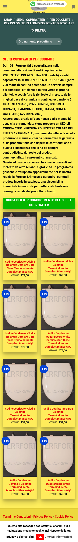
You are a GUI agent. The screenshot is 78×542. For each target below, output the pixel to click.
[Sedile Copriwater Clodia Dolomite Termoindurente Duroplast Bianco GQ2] (20, 382)
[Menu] (5, 6)
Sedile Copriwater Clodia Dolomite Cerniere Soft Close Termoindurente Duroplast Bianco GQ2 (20, 338)
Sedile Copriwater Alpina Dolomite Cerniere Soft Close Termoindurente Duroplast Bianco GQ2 (20, 266)
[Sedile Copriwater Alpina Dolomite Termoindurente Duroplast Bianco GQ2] (58, 235)
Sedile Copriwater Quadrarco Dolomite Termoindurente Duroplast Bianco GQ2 (58, 485)
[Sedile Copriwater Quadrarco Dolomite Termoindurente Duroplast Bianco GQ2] (58, 454)
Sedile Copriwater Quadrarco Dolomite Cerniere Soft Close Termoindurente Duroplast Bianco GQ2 (58, 340)
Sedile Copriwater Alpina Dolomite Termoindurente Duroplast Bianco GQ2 (58, 266)
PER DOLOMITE (59, 20)
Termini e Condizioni (17, 516)
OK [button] (40, 536)
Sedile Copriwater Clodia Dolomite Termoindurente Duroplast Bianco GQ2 (20, 413)
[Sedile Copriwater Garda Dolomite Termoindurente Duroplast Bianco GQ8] (58, 382)
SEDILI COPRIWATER (30, 20)
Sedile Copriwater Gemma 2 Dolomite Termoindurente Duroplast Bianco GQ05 (20, 485)
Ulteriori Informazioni (58, 536)
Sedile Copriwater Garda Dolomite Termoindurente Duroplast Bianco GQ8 (58, 413)
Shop (8, 20)
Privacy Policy (42, 516)
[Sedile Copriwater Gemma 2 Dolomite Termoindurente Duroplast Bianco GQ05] (20, 454)
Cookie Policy (64, 516)
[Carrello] (73, 6)
